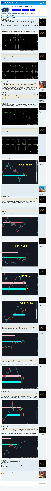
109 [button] (42, 18)
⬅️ (10, 15)
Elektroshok (4, 198)
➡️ (13, 15)
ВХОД (33, 9)
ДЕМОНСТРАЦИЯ (17, 9)
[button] (36, 18)
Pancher (4, 83)
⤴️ (6, 15)
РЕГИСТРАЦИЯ (26, 9)
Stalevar (4, 94)
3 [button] (39, 18)
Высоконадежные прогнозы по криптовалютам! (8, 17)
